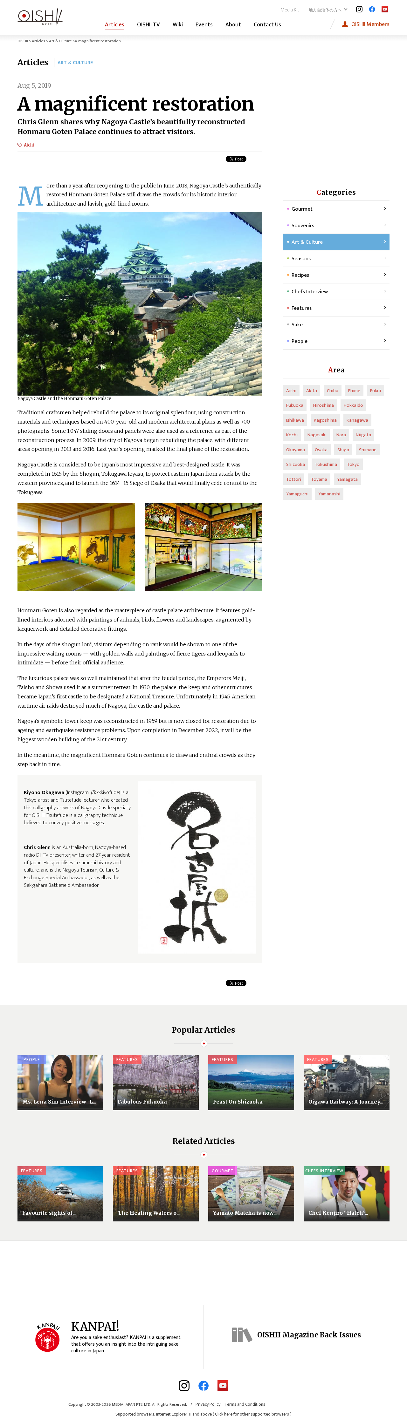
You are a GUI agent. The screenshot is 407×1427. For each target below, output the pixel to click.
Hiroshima (323, 405)
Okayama (295, 450)
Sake (297, 324)
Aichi (29, 145)
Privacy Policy (208, 1404)
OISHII (22, 40)
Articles (114, 25)
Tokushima (326, 464)
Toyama (319, 479)
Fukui (375, 391)
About (233, 25)
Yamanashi (329, 494)
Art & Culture (60, 40)
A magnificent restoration (135, 104)
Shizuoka (295, 464)
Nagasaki (317, 435)
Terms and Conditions (244, 1404)
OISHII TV (148, 25)
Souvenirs (303, 225)
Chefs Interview (310, 291)
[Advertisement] (336, 120)
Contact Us (267, 25)
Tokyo (353, 464)
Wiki (178, 25)
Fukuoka (294, 405)
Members (370, 24)
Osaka (321, 450)
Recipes (300, 275)
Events (204, 25)
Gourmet (302, 209)
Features (302, 308)
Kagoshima (325, 420)
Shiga (343, 450)
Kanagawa (357, 420)
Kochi (292, 435)
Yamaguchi (297, 494)
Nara (341, 435)
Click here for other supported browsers (252, 1414)
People (299, 341)
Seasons (301, 258)
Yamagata (347, 479)
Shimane (367, 450)
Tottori (293, 479)
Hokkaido (353, 405)
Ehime (354, 391)
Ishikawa (295, 420)
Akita (311, 391)
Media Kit (289, 10)
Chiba (332, 391)
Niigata (363, 435)
